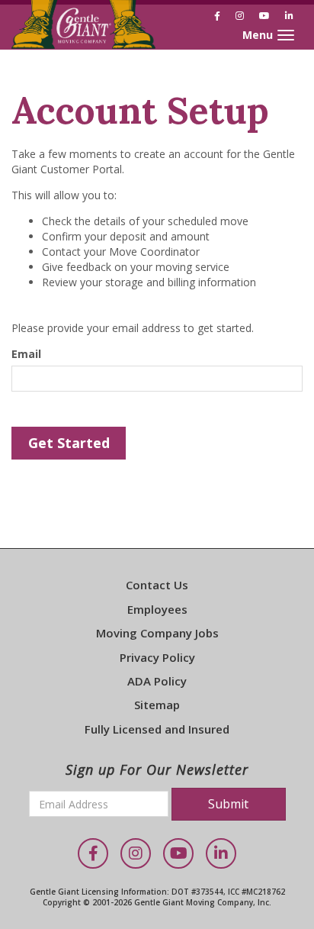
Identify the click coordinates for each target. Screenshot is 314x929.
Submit (228, 803)
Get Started (69, 443)
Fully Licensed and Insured (157, 729)
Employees (157, 609)
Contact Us (157, 584)
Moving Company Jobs (157, 632)
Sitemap (157, 704)
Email (26, 354)
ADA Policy (157, 681)
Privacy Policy (157, 657)
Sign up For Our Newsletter (157, 769)
